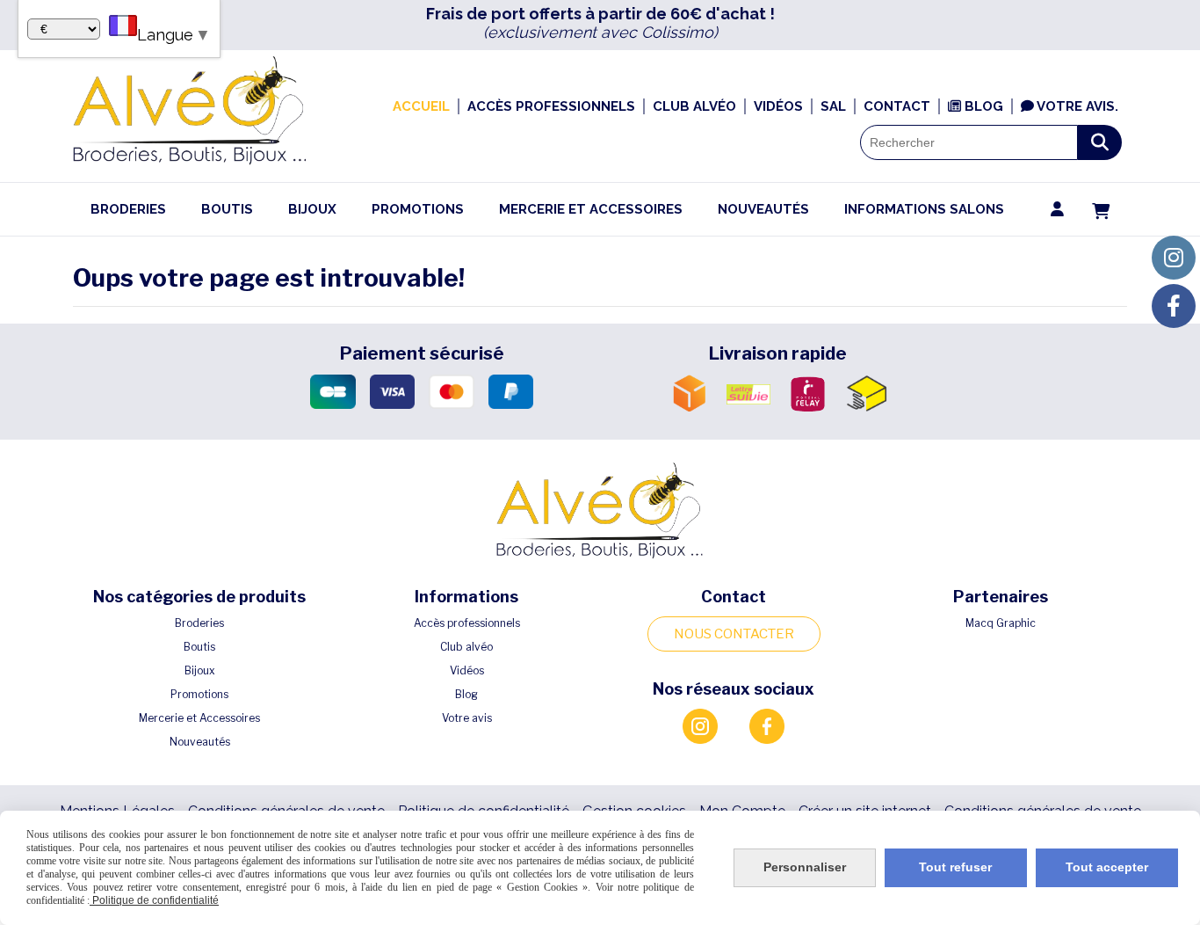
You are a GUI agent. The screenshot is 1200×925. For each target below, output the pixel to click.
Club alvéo (466, 646)
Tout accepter (1107, 867)
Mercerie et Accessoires (199, 718)
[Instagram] (1174, 258)
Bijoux (199, 670)
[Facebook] (1174, 306)
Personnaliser (804, 867)
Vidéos (467, 670)
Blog (466, 694)
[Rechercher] (1100, 142)
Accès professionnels (467, 623)
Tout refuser (955, 867)
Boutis (199, 646)
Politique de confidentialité (154, 900)
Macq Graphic (1000, 623)
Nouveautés (200, 741)
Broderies (199, 623)
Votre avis (467, 718)
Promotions (199, 694)
